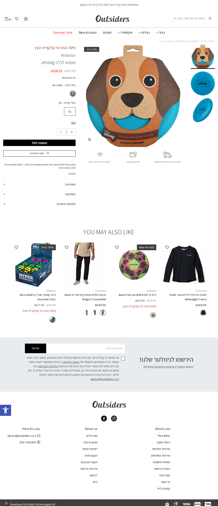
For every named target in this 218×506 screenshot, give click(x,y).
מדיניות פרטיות (89, 469)
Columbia (201, 290)
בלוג (95, 482)
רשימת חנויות (90, 449)
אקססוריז (126, 32)
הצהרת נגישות (162, 469)
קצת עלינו (92, 436)
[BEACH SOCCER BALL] (134, 265)
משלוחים (71, 194)
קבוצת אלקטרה (70, 362)
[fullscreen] (89, 139)
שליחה (35, 348)
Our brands (90, 442)
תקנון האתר (91, 455)
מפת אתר (164, 475)
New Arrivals (88, 32)
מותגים (107, 32)
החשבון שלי (163, 436)
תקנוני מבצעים (89, 462)
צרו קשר (165, 482)
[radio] (72, 93)
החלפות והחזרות (66, 204)
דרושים (94, 475)
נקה (73, 122)
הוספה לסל (39, 143)
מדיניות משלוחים (160, 455)
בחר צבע (70, 85)
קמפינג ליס (164, 488)
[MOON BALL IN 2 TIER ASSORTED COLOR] (33, 265)
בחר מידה (69, 103)
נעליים (146, 32)
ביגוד (162, 32)
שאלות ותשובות (161, 462)
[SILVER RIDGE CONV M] (84, 265)
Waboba (68, 55)
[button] (5, 410)
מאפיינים (71, 184)
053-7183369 (28, 442)
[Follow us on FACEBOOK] (104, 418)
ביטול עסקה (163, 442)
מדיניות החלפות (161, 449)
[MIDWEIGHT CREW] (184, 265)
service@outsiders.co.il (104, 379)
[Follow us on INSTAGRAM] (114, 418)
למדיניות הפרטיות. (48, 366)
